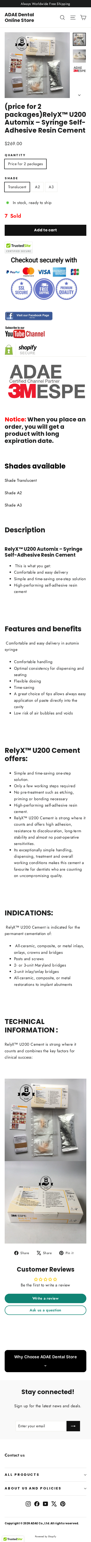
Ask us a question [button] (45, 1310)
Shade (11, 178)
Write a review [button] (45, 1298)
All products (22, 1474)
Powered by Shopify (45, 1536)
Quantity (15, 155)
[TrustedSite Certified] (19, 247)
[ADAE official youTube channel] (45, 332)
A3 (51, 187)
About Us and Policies (33, 1488)
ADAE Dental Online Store (19, 17)
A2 (37, 187)
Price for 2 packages (25, 164)
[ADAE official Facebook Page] (45, 316)
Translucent (17, 187)
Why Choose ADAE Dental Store (45, 1356)
